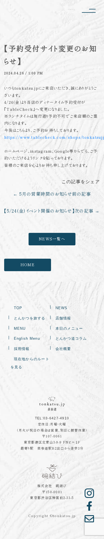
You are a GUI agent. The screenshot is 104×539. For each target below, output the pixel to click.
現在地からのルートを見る (30, 363)
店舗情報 (63, 318)
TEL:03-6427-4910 (52, 418)
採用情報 (22, 349)
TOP (18, 308)
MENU (20, 328)
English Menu (27, 338)
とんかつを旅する (29, 318)
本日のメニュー (69, 328)
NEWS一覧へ (52, 239)
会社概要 (63, 349)
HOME (28, 265)
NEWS (61, 308)
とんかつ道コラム (71, 338)
